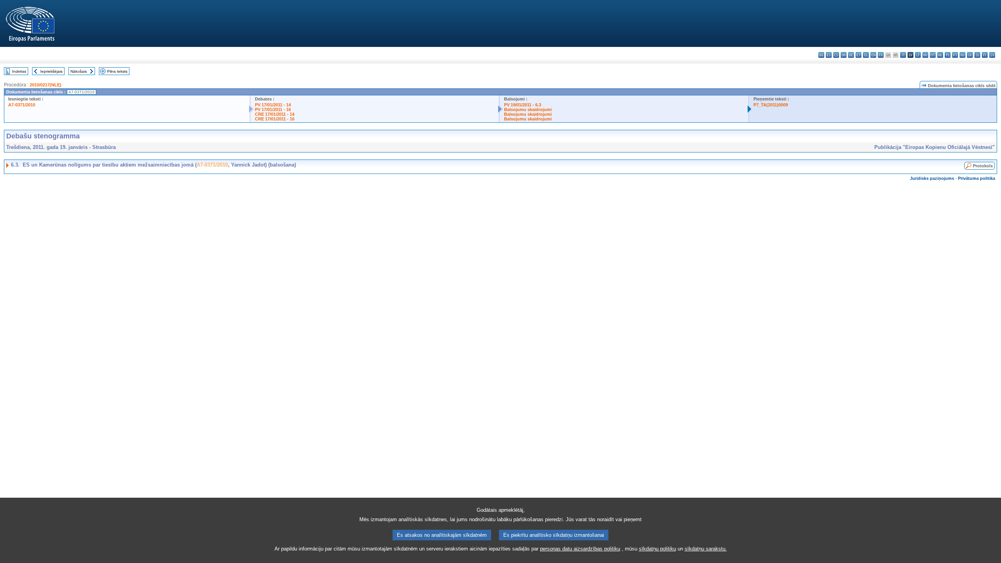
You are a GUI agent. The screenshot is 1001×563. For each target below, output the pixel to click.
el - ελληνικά (866, 55)
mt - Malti (933, 55)
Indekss (19, 71)
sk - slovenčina (970, 55)
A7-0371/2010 (21, 104)
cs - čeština (836, 55)
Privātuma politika (976, 178)
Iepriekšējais (51, 71)
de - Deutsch (851, 55)
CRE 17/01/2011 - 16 (274, 119)
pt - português (955, 55)
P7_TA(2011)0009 (770, 104)
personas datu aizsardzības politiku (580, 549)
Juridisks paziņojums (932, 178)
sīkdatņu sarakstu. (706, 549)
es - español (829, 55)
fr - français (881, 55)
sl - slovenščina (977, 55)
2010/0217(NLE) (45, 84)
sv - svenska (992, 55)
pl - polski (948, 55)
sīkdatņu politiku (657, 549)
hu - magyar (925, 55)
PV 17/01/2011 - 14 (273, 104)
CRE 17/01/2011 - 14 (274, 114)
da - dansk (844, 55)
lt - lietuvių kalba (918, 55)
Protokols (983, 165)
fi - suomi (985, 55)
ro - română (962, 55)
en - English (873, 55)
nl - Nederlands (940, 55)
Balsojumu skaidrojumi (528, 109)
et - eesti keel (858, 55)
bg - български (821, 55)
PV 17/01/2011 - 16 (273, 109)
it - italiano (903, 55)
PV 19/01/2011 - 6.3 (522, 104)
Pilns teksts (117, 71)
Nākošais (78, 71)
